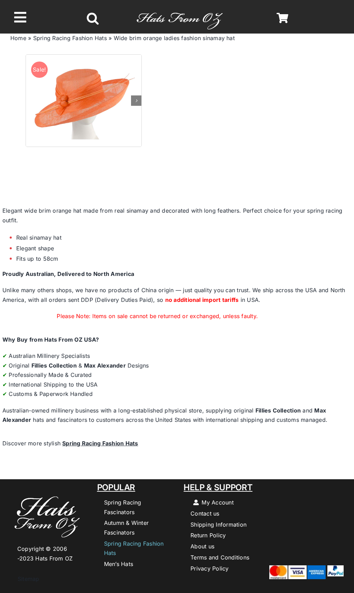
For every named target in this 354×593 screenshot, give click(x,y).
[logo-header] (180, 9)
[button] (93, 18)
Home (18, 38)
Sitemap (24, 578)
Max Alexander (105, 365)
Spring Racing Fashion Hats (70, 38)
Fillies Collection (54, 365)
